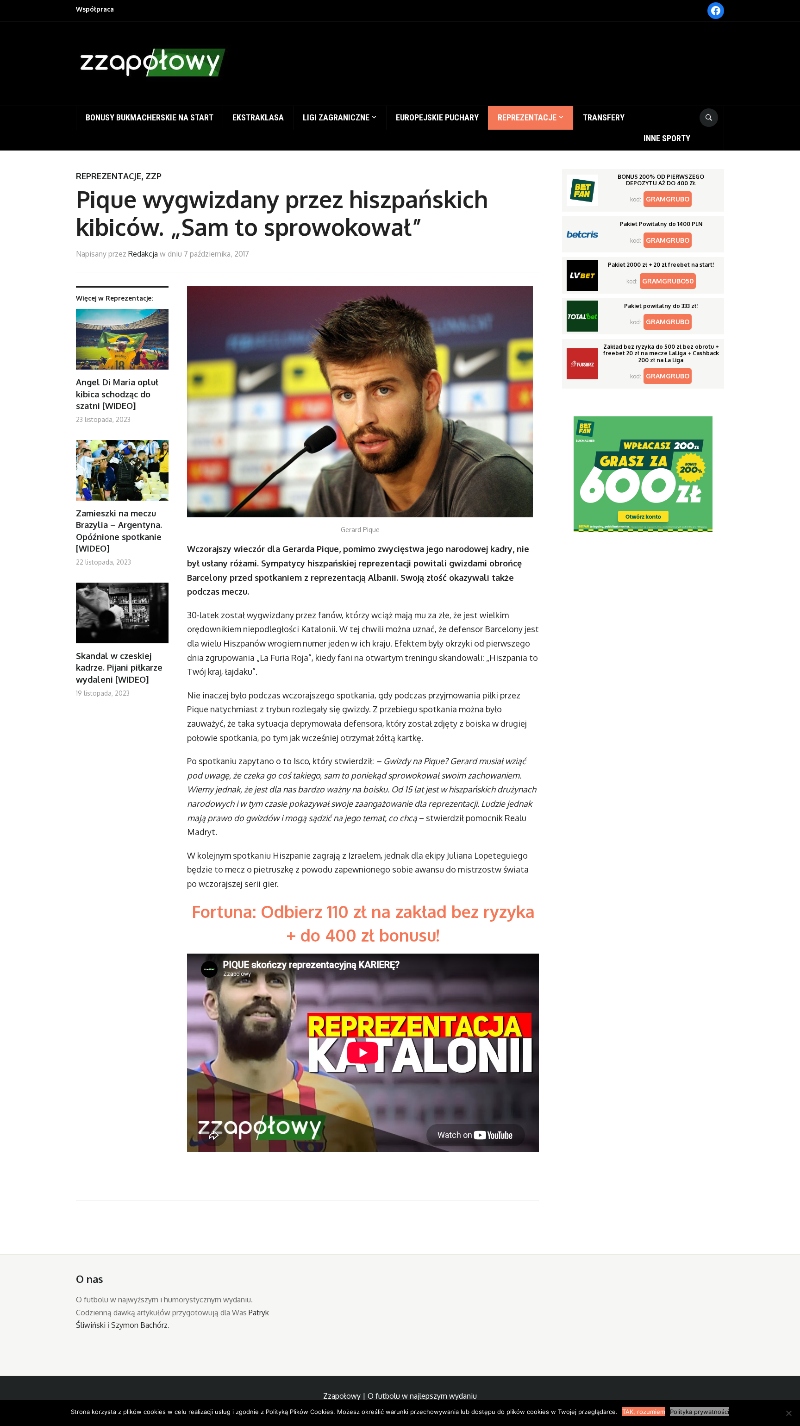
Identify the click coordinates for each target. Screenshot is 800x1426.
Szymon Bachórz (139, 1325)
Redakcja (143, 253)
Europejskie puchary (437, 117)
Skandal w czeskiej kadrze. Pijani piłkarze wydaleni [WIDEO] (119, 667)
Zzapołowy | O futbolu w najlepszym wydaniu (400, 1396)
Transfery (604, 117)
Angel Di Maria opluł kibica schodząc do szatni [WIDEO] (117, 393)
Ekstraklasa (258, 117)
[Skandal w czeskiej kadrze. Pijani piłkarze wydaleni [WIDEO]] (122, 617)
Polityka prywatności (699, 1411)
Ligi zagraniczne (336, 117)
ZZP (153, 176)
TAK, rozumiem (643, 1411)
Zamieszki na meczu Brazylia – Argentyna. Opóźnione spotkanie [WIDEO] (119, 530)
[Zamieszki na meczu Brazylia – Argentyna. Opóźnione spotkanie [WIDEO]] (122, 474)
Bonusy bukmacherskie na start (149, 117)
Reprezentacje (527, 117)
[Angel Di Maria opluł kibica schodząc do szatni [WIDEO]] (122, 343)
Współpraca (95, 9)
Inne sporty (667, 138)
